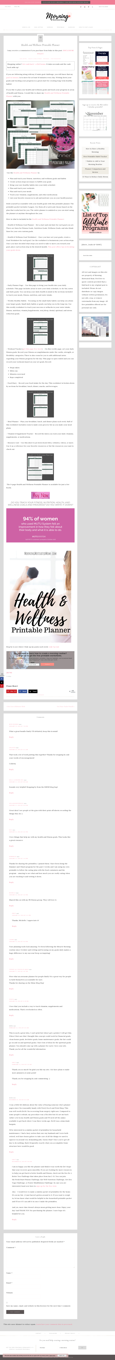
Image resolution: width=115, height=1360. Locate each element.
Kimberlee (13, 856)
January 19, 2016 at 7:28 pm (18, 726)
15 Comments (40, 695)
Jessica (11, 999)
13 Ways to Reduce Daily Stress (95, 177)
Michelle (12, 892)
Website (9, 1293)
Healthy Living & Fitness (35, 58)
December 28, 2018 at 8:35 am (19, 1099)
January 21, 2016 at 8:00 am (18, 781)
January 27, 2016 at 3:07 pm (18, 971)
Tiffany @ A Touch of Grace (19, 969)
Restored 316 (69, 1357)
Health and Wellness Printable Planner (48, 219)
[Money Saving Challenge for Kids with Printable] (88, 88)
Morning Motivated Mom (57, 17)
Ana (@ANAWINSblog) (16, 803)
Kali (10, 829)
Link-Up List (54, 647)
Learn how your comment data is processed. (54, 1324)
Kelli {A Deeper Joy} (16, 780)
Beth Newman (14, 724)
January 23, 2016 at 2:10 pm (18, 858)
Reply (11, 737)
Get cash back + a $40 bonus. (34, 64)
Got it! (62, 1355)
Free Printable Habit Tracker (95, 156)
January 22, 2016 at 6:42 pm (18, 831)
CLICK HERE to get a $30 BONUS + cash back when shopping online (65, 2)
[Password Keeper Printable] (102, 58)
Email (32, 662)
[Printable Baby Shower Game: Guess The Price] (88, 58)
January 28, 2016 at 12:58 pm (19, 1001)
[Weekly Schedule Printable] (102, 73)
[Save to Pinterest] (2, 686)
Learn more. (52, 1355)
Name (9, 1273)
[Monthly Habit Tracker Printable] (102, 88)
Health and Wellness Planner (25, 173)
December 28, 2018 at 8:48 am (22, 1161)
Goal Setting (23, 58)
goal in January (12, 77)
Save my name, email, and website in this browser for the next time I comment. (38, 1306)
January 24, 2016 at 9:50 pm (18, 941)
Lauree (11, 939)
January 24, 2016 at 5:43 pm (18, 894)
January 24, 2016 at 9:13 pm (21, 915)
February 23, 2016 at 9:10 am (22, 1064)
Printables (46, 58)
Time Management (56, 58)
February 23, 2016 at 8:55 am (19, 1027)
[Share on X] (2, 682)
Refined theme (58, 1357)
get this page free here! (32, 349)
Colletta (12, 747)
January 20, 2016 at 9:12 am (18, 749)
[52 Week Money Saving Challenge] (88, 73)
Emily (14, 913)
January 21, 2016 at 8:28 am (18, 805)
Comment (11, 1247)
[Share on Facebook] (2, 679)
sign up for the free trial (46, 1186)
